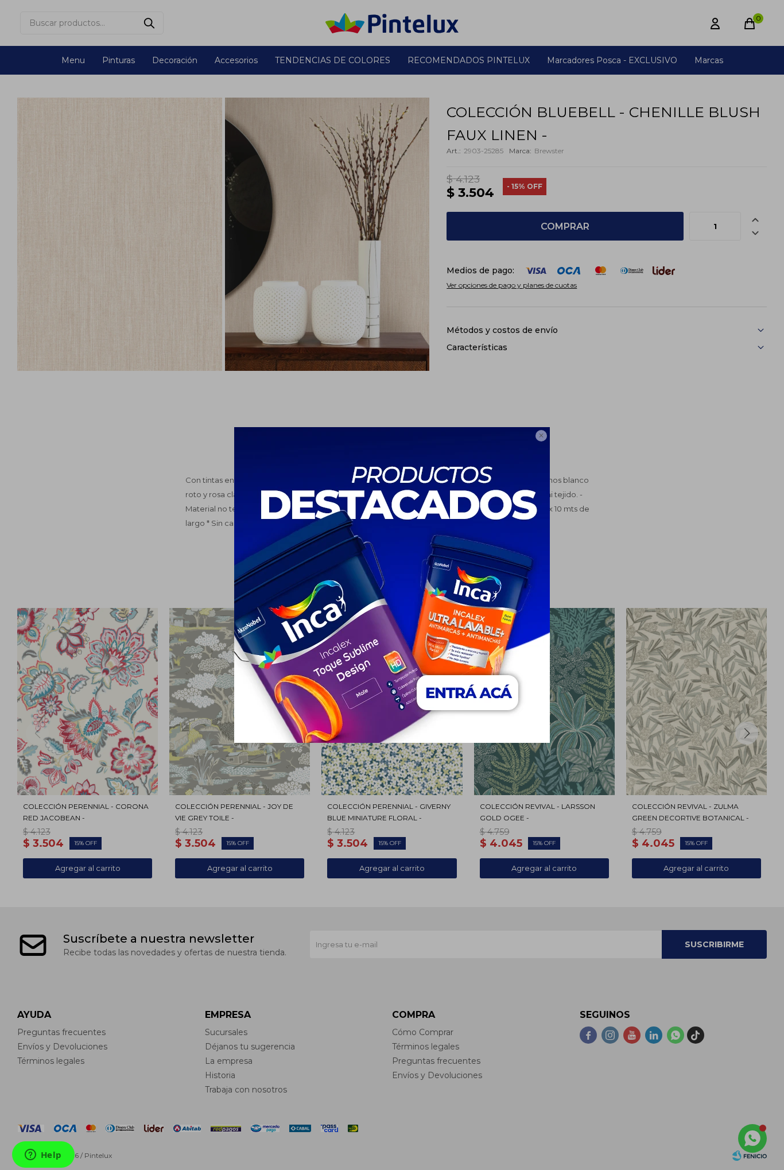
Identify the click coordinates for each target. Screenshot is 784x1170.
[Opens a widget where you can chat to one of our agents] (43, 1155)
